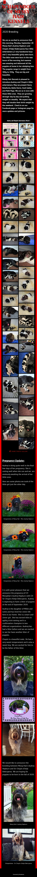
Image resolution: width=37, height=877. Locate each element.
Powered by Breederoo (18, 874)
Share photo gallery (19, 451)
